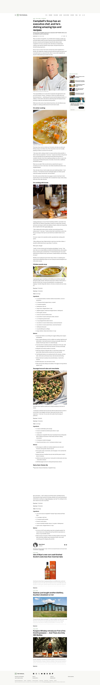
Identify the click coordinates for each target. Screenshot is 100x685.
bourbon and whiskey (53, 248)
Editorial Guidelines (71, 676)
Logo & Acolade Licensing (19, 678)
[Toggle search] (84, 15)
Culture (60, 15)
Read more (35, 587)
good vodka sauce (49, 226)
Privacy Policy (73, 109)
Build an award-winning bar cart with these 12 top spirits (80, 81)
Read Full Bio (41, 549)
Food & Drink (56, 15)
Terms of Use (41, 680)
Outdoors (72, 15)
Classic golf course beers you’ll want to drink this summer (79, 89)
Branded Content (52, 678)
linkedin (66, 544)
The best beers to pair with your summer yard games (79, 94)
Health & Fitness (66, 15)
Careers (25, 680)
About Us (34, 676)
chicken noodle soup (60, 38)
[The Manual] (22, 15)
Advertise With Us (35, 678)
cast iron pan (36, 159)
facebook (64, 544)
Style (46, 15)
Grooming (50, 15)
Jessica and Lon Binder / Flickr (38, 144)
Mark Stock (42, 544)
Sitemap (55, 680)
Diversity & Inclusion (35, 680)
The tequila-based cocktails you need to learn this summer (80, 85)
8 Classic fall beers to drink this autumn (79, 77)
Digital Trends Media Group (19, 680)
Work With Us (29, 680)
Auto (80, 15)
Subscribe (81, 107)
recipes (50, 176)
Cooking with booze (37, 221)
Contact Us (52, 676)
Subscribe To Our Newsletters (19, 676)
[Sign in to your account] (83, 15)
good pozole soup (37, 279)
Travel (76, 15)
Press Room (51, 680)
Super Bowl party (49, 499)
